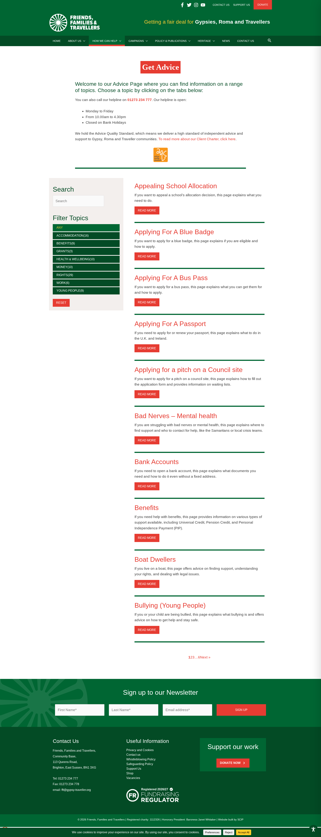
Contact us (133, 754)
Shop (129, 773)
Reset (61, 302)
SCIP (240, 819)
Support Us (133, 768)
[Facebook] (182, 5)
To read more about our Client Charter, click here (197, 139)
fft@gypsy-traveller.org (76, 789)
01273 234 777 (68, 778)
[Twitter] (189, 5)
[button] (83, 41)
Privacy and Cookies (140, 750)
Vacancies (133, 778)
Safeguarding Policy (139, 764)
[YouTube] (203, 5)
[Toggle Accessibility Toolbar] (313, 829)
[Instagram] (196, 5)
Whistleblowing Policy (140, 759)
